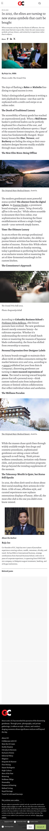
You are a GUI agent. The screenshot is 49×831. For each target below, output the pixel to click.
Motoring (5, 776)
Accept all (40, 827)
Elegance (5, 758)
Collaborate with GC (9, 741)
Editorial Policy (7, 756)
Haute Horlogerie (8, 767)
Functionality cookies (21, 821)
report (6, 365)
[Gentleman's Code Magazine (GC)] (21, 3)
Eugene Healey (20, 205)
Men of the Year (7, 773)
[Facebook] (7, 39)
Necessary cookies (8, 821)
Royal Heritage (7, 791)
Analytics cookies (34, 821)
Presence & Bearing (9, 785)
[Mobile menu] (2, 3)
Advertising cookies (8, 826)
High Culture (7, 770)
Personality (6, 782)
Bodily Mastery (7, 747)
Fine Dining (6, 764)
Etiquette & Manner (9, 761)
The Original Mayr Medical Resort (16, 190)
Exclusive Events (8, 753)
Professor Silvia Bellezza (14, 323)
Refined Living (7, 788)
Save (30, 827)
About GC (5, 738)
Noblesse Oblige (8, 779)
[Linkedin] (11, 39)
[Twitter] (14, 39)
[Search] (39, 3)
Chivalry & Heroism (9, 750)
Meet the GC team (8, 744)
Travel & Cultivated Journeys (12, 794)
